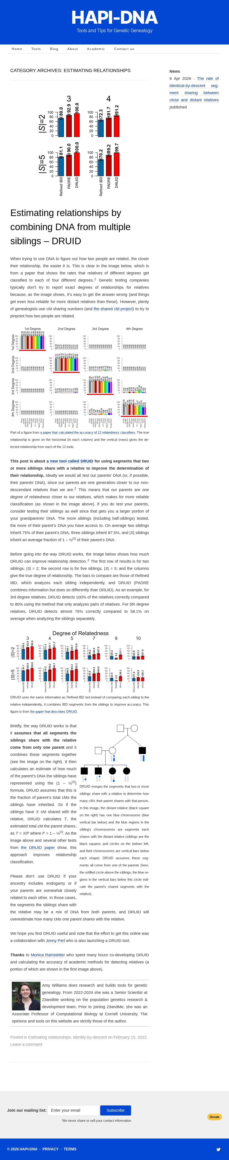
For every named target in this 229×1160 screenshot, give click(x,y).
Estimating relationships (49, 1037)
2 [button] (75, 488)
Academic (96, 49)
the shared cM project (113, 309)
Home (17, 49)
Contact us (124, 49)
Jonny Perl (55, 940)
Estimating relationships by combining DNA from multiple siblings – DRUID (70, 227)
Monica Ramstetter (48, 955)
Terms (70, 1149)
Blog (54, 49)
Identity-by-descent (90, 1037)
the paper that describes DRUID (53, 711)
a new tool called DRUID (70, 461)
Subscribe (116, 1110)
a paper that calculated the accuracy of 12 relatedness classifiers (87, 432)
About (72, 49)
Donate (214, 1117)
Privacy (50, 1149)
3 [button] (88, 560)
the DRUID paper (38, 847)
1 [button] (95, 279)
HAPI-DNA (114, 17)
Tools (36, 49)
